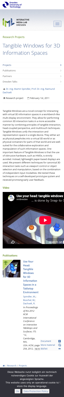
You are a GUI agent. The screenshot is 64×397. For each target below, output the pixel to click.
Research (11, 365)
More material (51, 344)
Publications (9, 70)
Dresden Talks (10, 81)
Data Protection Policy (36, 391)
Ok (17, 391)
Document (51, 341)
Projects (7, 65)
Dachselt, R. (29, 303)
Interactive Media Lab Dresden (16, 23)
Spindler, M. (29, 296)
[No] (59, 382)
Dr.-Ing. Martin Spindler (18, 88)
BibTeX (51, 348)
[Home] (4, 365)
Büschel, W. (29, 300)
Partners (7, 76)
